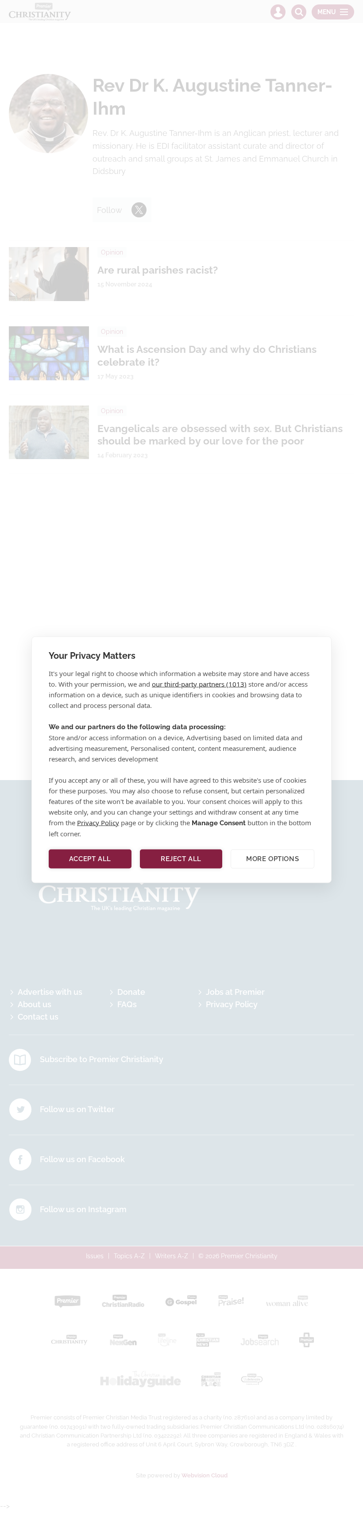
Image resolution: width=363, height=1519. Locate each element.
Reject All (181, 859)
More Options (272, 859)
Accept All (90, 859)
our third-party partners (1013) (199, 683)
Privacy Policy (98, 822)
